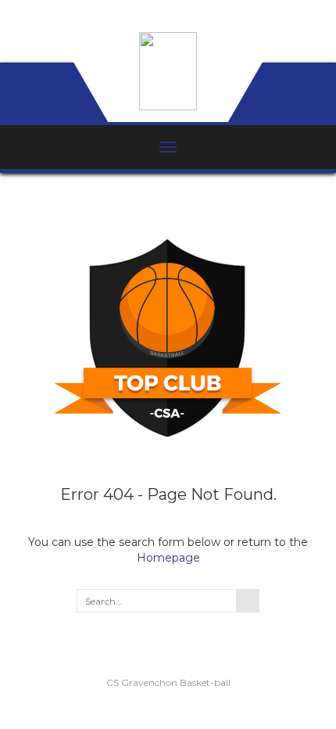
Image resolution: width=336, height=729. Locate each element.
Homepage (168, 558)
